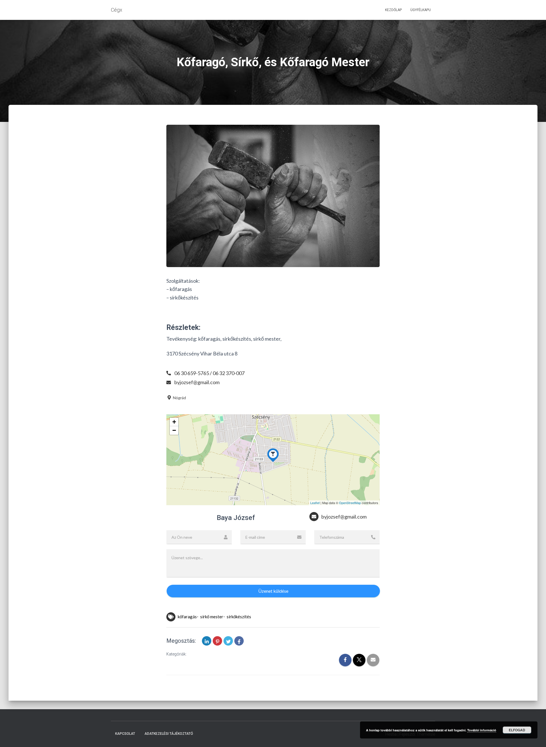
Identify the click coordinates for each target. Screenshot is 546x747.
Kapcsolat (125, 734)
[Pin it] (217, 641)
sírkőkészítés (239, 616)
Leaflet (315, 502)
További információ (481, 730)
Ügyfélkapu (420, 10)
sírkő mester (211, 616)
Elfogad (517, 730)
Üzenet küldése (273, 591)
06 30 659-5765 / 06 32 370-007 (209, 373)
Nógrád (179, 397)
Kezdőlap (393, 10)
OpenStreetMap (350, 502)
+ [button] (174, 421)
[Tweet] (228, 641)
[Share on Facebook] (239, 641)
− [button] (174, 430)
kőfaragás (187, 616)
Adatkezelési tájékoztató (168, 734)
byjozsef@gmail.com (197, 382)
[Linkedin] (206, 641)
